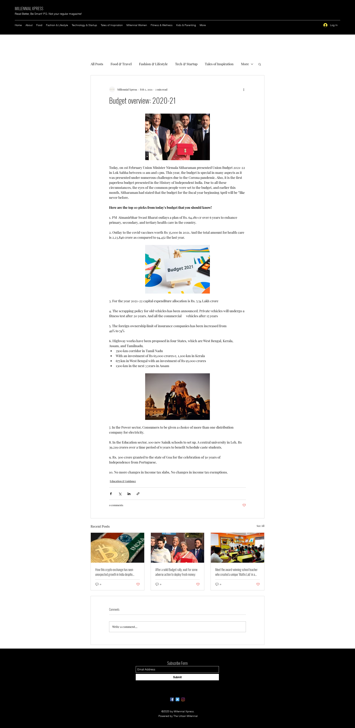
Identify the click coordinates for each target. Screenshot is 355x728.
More (245, 64)
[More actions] (243, 89)
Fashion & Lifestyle (153, 64)
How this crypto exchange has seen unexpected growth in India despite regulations (114, 572)
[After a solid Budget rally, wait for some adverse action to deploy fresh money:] (177, 548)
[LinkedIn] (183, 699)
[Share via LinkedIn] (129, 493)
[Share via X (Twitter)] (120, 493)
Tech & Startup (186, 64)
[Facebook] (172, 699)
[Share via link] (138, 493)
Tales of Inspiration (219, 64)
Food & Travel (121, 64)
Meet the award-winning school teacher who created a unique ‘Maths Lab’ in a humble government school (236, 572)
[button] (259, 64)
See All (260, 526)
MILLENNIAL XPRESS (29, 8)
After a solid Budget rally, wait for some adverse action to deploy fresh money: (176, 572)
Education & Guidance (123, 481)
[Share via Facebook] (111, 493)
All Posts (97, 64)
